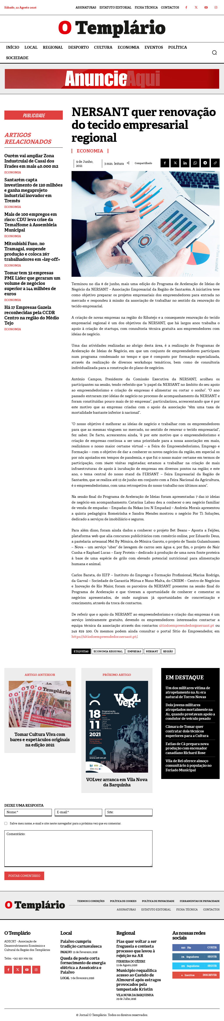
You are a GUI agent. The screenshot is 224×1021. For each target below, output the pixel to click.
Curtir (212, 947)
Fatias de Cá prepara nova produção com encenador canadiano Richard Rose (187, 748)
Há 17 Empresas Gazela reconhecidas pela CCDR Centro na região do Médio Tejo (31, 315)
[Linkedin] (185, 163)
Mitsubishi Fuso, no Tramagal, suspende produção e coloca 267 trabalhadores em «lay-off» (32, 251)
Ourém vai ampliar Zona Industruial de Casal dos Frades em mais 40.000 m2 (31, 161)
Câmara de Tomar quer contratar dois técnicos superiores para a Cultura (187, 731)
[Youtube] (206, 7)
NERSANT (152, 651)
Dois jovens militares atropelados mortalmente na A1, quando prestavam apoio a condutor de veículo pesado (190, 712)
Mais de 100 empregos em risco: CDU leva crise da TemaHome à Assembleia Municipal (30, 222)
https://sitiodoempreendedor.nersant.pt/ (104, 636)
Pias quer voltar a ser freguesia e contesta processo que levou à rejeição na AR (136, 948)
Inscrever (210, 974)
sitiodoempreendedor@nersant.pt (186, 625)
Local (65, 978)
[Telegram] (205, 163)
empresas (134, 651)
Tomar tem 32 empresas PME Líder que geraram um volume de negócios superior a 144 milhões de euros (32, 283)
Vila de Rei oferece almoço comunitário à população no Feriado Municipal (189, 765)
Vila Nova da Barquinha (134, 995)
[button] (214, 52)
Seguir (212, 956)
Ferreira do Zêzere (130, 961)
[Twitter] (196, 7)
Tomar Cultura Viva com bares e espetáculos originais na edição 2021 (40, 740)
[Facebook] (186, 7)
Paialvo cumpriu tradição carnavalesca (81, 944)
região (168, 651)
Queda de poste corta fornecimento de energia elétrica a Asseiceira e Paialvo (83, 965)
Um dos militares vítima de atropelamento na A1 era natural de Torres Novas (188, 692)
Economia (12, 172)
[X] (175, 163)
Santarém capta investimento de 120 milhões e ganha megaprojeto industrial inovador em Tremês (33, 190)
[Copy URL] (215, 163)
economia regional (108, 651)
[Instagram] (216, 7)
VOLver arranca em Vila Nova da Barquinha (116, 782)
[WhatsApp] (195, 163)
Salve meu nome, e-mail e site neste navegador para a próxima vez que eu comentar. (65, 823)
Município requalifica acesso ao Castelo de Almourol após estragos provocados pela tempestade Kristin (138, 980)
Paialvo (66, 952)
